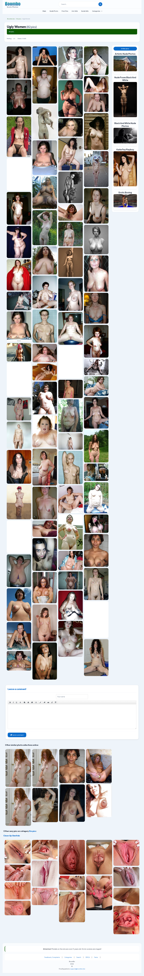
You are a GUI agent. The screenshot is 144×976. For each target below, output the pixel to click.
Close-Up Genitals (11, 835)
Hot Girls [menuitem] (75, 11)
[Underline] (17, 702)
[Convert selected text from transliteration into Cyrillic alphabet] (52, 702)
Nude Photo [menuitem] (54, 11)
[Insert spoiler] (56, 702)
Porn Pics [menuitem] (65, 11)
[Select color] (40, 702)
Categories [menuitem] (96, 11)
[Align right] (32, 702)
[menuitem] (44, 11)
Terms (96, 957)
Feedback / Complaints (52, 957)
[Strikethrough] (20, 702)
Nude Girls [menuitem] (84, 11)
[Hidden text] (44, 702)
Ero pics (11, 31)
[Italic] (13, 702)
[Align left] (24, 702)
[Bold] (10, 702)
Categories (68, 957)
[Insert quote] (48, 702)
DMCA (88, 957)
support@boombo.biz (77, 969)
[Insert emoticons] (36, 702)
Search (78, 957)
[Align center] (28, 702)
